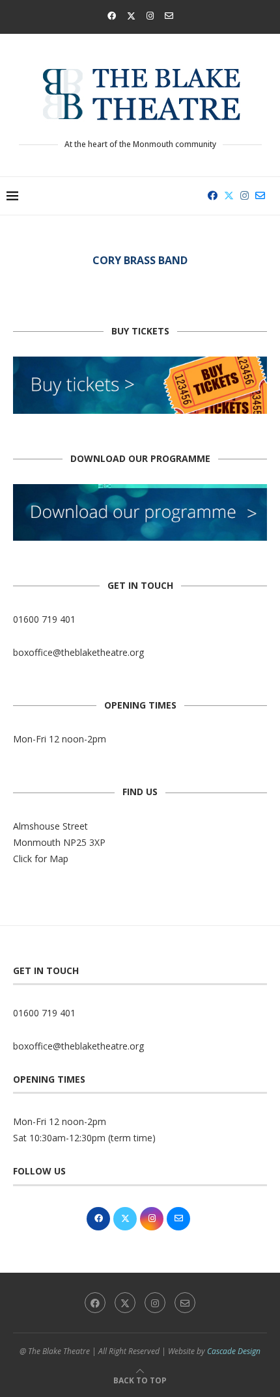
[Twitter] (131, 15)
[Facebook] (111, 15)
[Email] (169, 15)
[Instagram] (150, 15)
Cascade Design (233, 1351)
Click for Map (40, 858)
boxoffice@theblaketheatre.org (78, 652)
